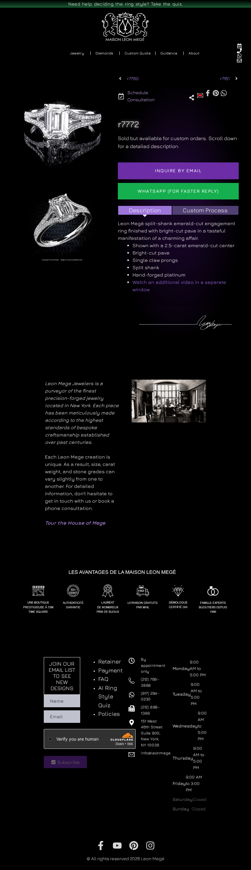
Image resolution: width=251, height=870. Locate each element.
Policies (109, 713)
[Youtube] (117, 845)
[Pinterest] (133, 845)
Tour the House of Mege (75, 523)
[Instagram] (150, 845)
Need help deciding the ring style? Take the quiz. (125, 3)
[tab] (145, 210)
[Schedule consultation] (242, 45)
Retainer (109, 661)
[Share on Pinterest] (216, 92)
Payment (110, 670)
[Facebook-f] (100, 845)
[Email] (242, 60)
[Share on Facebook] (207, 93)
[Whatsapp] (242, 55)
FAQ (103, 678)
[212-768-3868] (242, 50)
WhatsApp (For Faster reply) (178, 191)
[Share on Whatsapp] (224, 92)
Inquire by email (178, 170)
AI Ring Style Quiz (107, 696)
